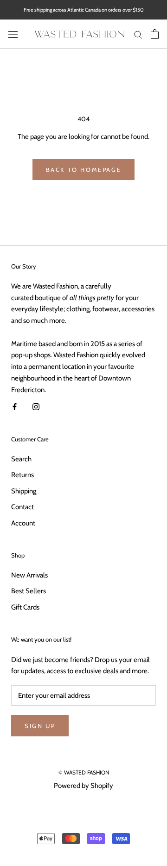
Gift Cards (25, 607)
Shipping (23, 491)
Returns (22, 475)
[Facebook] (14, 406)
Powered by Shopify (83, 785)
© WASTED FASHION (83, 772)
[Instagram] (35, 406)
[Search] (138, 34)
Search (21, 459)
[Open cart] (155, 34)
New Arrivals (29, 575)
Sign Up (40, 725)
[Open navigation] (13, 34)
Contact (22, 507)
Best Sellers (28, 591)
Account (23, 523)
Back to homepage (84, 169)
